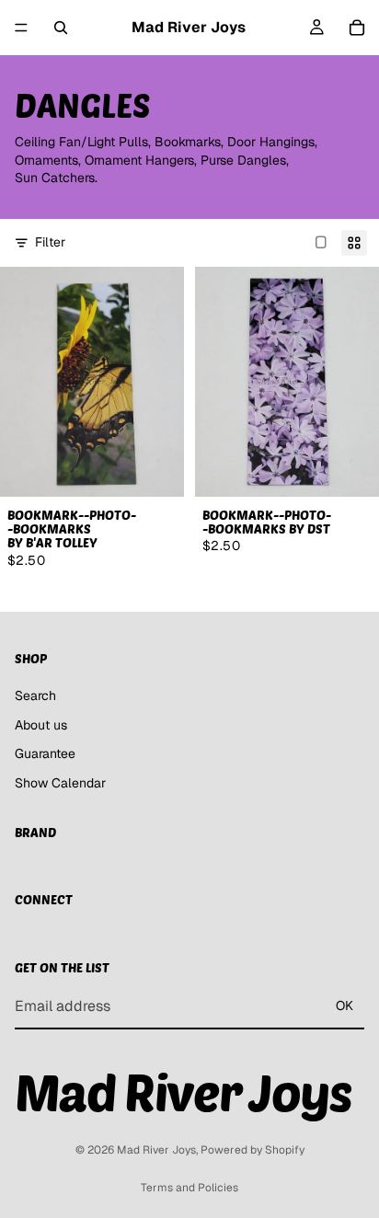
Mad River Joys (156, 1150)
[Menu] (21, 27)
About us (41, 725)
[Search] (60, 27)
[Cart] (357, 27)
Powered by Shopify (252, 1150)
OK (344, 1005)
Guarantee (45, 753)
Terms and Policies (189, 1187)
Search (35, 695)
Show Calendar (60, 783)
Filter (50, 242)
